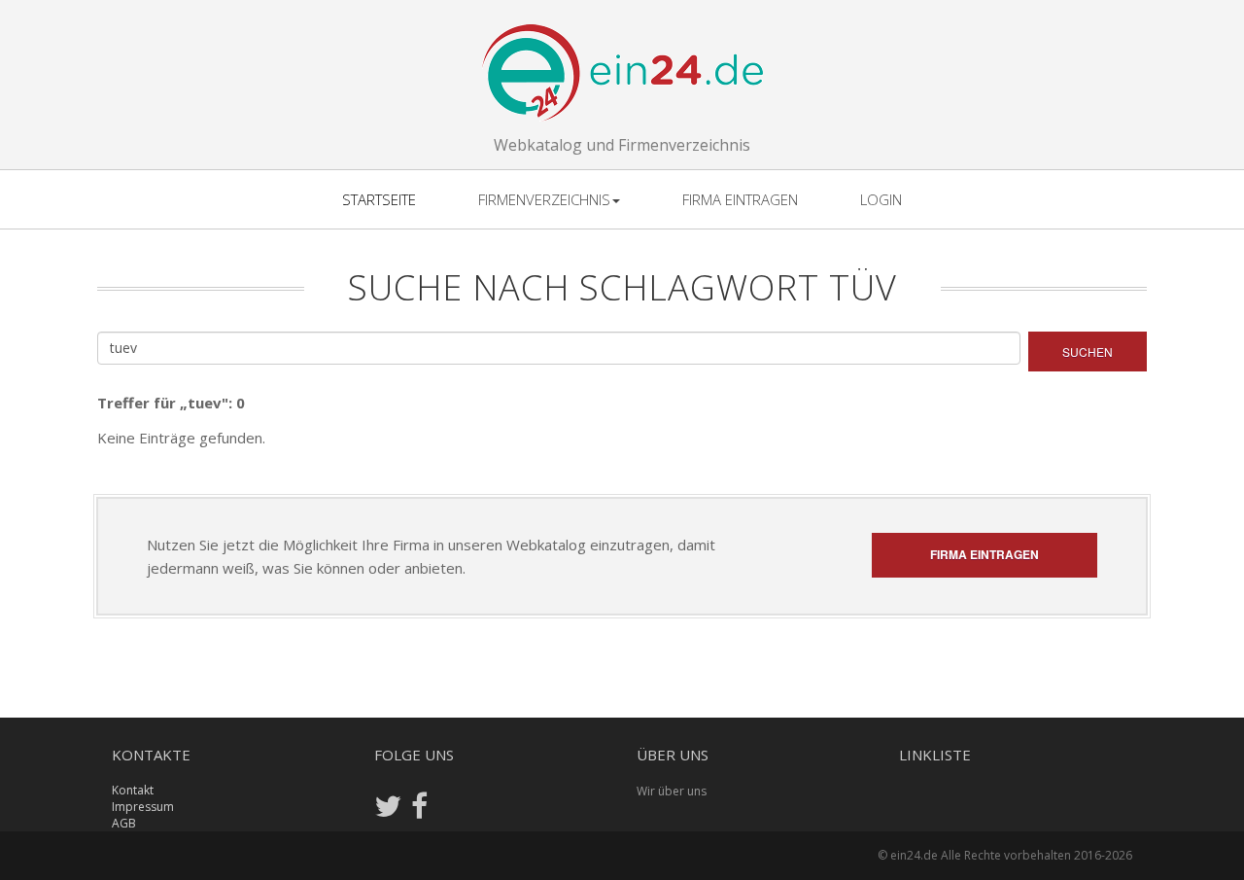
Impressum (143, 806)
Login (881, 199)
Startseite (379, 199)
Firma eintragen (740, 199)
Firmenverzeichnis (544, 199)
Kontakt (133, 790)
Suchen (1087, 351)
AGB (124, 823)
